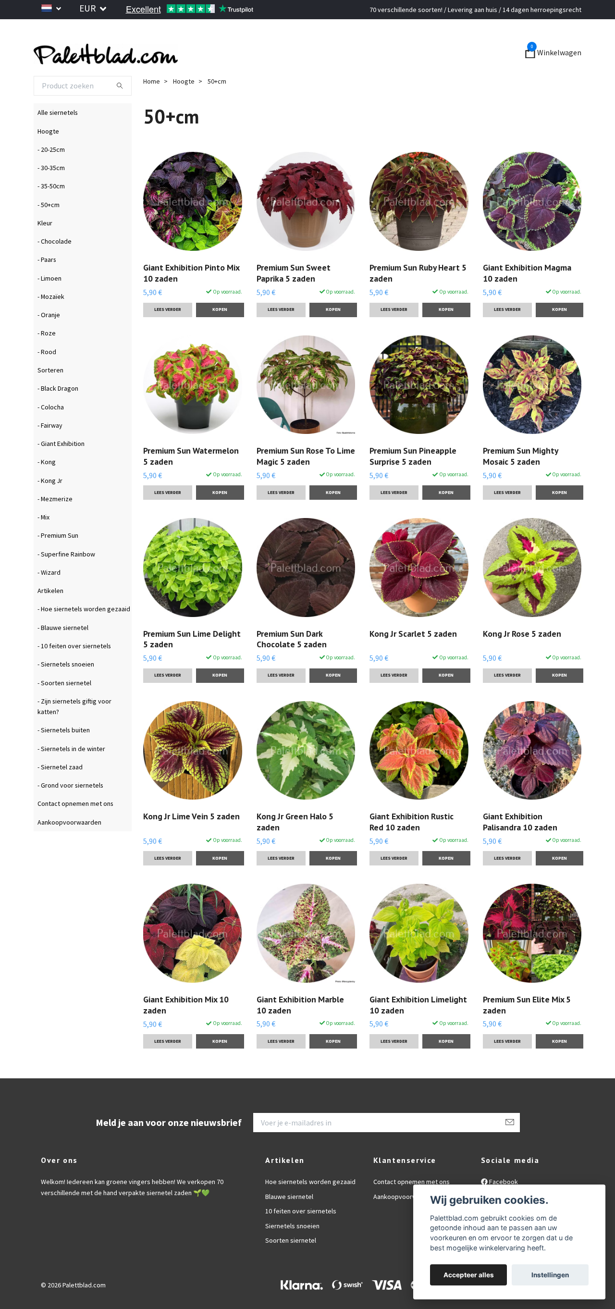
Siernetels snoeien (292, 1251)
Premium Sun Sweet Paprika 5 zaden (294, 299)
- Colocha (50, 433)
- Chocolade (54, 267)
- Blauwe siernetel (62, 653)
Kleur (44, 249)
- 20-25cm (51, 175)
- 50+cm (48, 230)
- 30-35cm (51, 193)
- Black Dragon (57, 414)
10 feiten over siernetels (300, 1237)
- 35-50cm (51, 212)
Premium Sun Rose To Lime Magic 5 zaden (306, 482)
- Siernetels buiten (63, 756)
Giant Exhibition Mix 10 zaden (186, 1031)
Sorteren (50, 396)
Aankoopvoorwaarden (69, 848)
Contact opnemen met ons (75, 830)
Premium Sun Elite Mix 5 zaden (527, 1031)
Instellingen (550, 1275)
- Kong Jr (49, 506)
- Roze (46, 359)
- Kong (46, 488)
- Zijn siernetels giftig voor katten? (74, 732)
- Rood (46, 377)
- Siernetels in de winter (71, 774)
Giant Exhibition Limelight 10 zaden (418, 1031)
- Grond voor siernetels (70, 811)
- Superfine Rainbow (66, 580)
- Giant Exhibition (61, 469)
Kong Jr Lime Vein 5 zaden (191, 842)
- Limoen (49, 304)
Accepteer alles (468, 1275)
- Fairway (49, 451)
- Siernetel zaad (60, 793)
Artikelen (50, 617)
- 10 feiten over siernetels (74, 671)
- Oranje (48, 341)
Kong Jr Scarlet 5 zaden (413, 659)
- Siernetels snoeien (65, 690)
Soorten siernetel (290, 1266)
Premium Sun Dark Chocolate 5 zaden (292, 665)
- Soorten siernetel (64, 708)
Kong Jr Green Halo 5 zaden (295, 848)
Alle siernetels (57, 139)
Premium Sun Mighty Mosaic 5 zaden (520, 482)
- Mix (43, 543)
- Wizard (49, 598)
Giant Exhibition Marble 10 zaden (300, 1031)
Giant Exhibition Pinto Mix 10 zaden (191, 299)
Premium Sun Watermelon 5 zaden (191, 482)
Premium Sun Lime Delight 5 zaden (192, 665)
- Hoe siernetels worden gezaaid (83, 635)
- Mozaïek (50, 322)
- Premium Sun (57, 561)
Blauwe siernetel (289, 1222)
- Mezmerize (55, 524)
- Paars (46, 286)
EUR (88, 8)
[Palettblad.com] (202, 66)
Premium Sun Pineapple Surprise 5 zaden (412, 482)
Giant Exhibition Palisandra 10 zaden (520, 848)
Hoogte (48, 157)
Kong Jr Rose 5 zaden (522, 659)
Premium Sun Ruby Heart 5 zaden (418, 299)
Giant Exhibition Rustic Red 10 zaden (411, 848)
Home (151, 107)
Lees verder (167, 335)
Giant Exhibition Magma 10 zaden (527, 299)
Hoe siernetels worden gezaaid (310, 1208)
